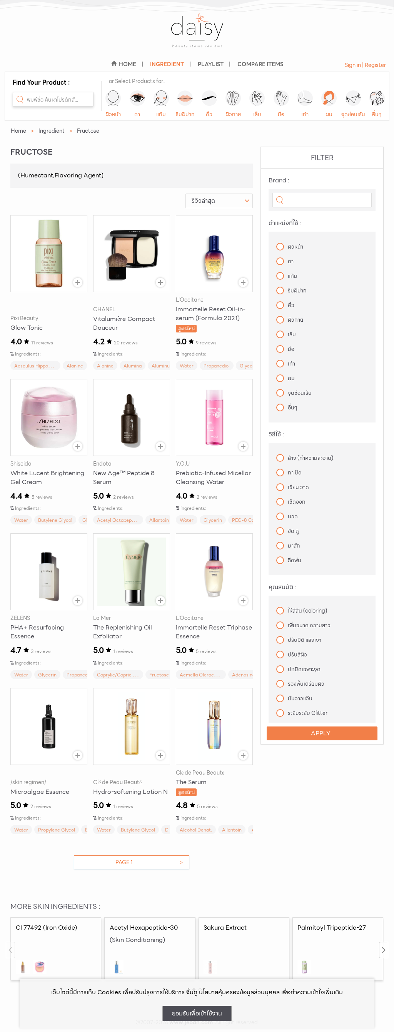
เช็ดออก (297, 502)
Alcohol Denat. (196, 829)
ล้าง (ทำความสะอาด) (310, 458)
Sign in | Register (365, 65)
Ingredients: (28, 353)
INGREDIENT (167, 64)
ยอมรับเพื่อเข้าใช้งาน (197, 1013)
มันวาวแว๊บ (300, 698)
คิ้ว (209, 114)
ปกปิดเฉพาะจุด (304, 669)
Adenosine (243, 674)
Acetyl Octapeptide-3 (121, 520)
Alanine (75, 365)
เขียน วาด (298, 487)
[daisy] (197, 35)
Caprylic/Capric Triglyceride (128, 674)
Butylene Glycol (55, 520)
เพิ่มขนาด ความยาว (309, 625)
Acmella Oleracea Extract (208, 674)
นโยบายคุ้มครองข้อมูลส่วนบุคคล (239, 992)
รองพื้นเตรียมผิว (306, 684)
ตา (137, 114)
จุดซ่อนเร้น (353, 114)
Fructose (159, 674)
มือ (281, 114)
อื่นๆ (377, 114)
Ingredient (51, 131)
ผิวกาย (233, 114)
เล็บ (257, 114)
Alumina (133, 365)
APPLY (321, 733)
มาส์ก (294, 545)
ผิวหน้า (113, 114)
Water (187, 365)
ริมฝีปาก (185, 114)
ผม (329, 114)
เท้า (305, 114)
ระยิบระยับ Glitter (307, 713)
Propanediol (217, 365)
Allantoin (159, 520)
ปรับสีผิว (297, 654)
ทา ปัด (295, 472)
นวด (293, 516)
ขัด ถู (293, 531)
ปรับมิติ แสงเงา (304, 640)
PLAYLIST (211, 64)
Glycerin (249, 365)
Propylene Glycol (56, 829)
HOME (127, 64)
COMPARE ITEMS (260, 64)
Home (18, 131)
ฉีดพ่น (294, 560)
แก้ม (161, 114)
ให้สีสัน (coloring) (307, 610)
